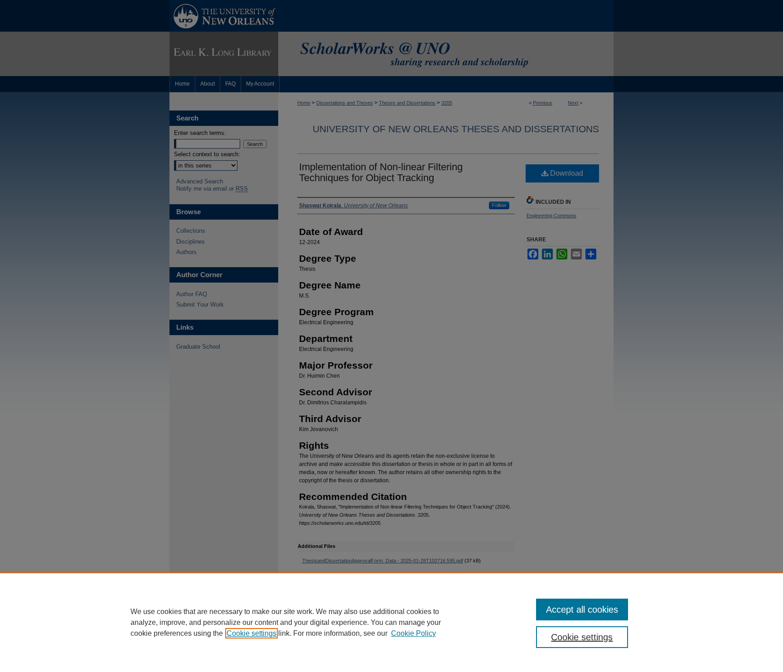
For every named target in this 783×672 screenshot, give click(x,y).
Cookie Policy (413, 633)
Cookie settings (251, 633)
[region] (391, 622)
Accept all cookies (582, 609)
